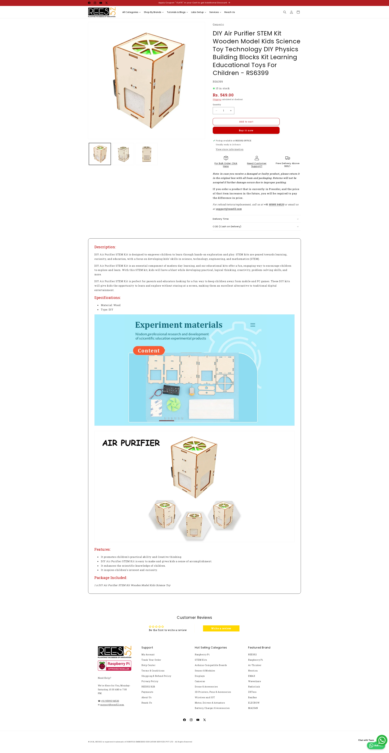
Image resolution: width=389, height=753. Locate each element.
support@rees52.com (112, 704)
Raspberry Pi (202, 654)
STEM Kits (201, 659)
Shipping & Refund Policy (156, 676)
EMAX (251, 676)
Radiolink (254, 686)
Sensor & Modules (205, 670)
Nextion (253, 670)
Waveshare (254, 681)
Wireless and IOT (205, 697)
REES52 (252, 654)
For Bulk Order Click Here (226, 165)
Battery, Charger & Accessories (212, 708)
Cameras (200, 681)
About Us (146, 697)
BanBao (252, 697)
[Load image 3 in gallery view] (147, 154)
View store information (229, 149)
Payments (147, 691)
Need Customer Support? (257, 165)
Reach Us (146, 702)
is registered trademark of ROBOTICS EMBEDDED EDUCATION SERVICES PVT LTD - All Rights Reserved (147, 742)
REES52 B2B (148, 686)
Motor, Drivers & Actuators (210, 702)
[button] (284, 12)
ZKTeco (252, 691)
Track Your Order (151, 659)
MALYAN (253, 708)
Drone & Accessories (206, 686)
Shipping (217, 99)
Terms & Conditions (153, 670)
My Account (148, 654)
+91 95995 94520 (110, 700)
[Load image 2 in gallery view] (123, 154)
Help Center (148, 665)
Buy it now (246, 130)
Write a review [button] (221, 628)
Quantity (217, 104)
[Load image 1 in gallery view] (100, 154)
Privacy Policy (149, 681)
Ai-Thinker (255, 665)
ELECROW (254, 702)
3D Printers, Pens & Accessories (213, 691)
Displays (200, 676)
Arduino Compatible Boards (211, 665)
